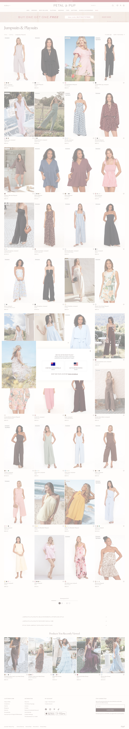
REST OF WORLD (73, 374)
